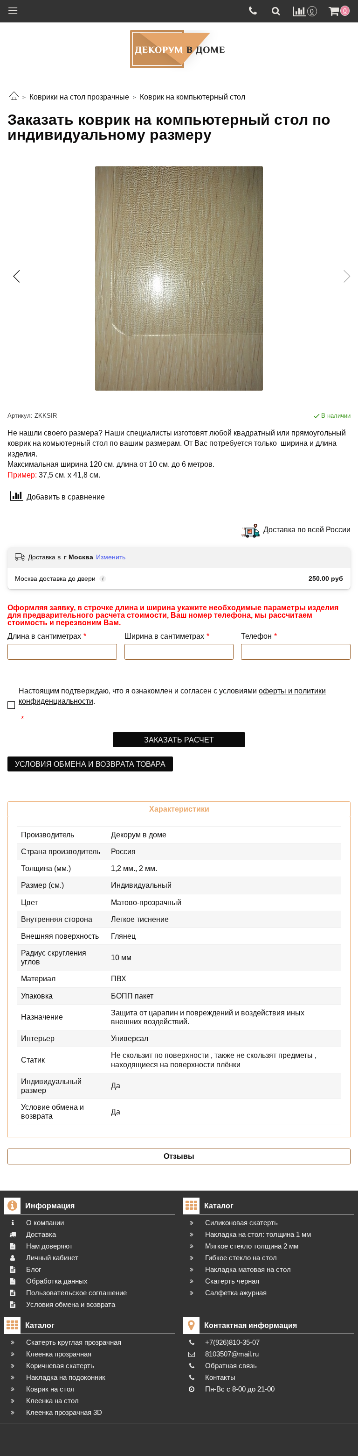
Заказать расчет (179, 740)
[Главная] (14, 97)
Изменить (110, 557)
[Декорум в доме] (179, 48)
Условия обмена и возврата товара (90, 764)
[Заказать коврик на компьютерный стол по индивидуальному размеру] (179, 278)
